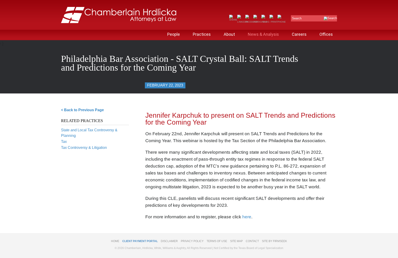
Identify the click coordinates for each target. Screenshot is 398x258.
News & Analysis (263, 34)
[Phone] (282, 22)
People (173, 34)
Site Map (236, 241)
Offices (326, 34)
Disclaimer (169, 241)
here (246, 216)
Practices (202, 34)
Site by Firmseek (274, 241)
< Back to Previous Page (82, 110)
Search (296, 18)
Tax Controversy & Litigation (84, 148)
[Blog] (265, 22)
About (229, 34)
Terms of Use (217, 241)
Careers (299, 34)
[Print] (273, 22)
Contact (252, 241)
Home (115, 241)
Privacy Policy (192, 241)
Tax (64, 142)
